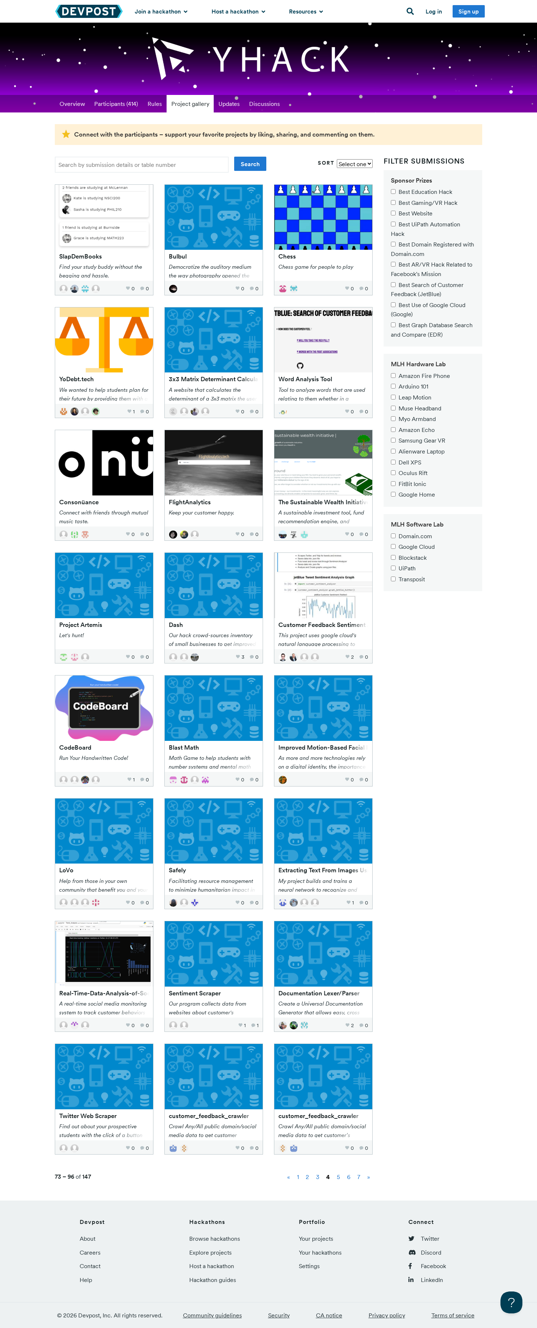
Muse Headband (420, 408)
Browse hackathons (214, 1238)
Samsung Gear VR (422, 440)
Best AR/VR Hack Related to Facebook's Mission (431, 269)
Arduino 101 (413, 386)
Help (86, 1279)
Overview (72, 103)
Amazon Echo (417, 429)
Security (279, 1315)
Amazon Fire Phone (424, 375)
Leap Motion (415, 397)
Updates (229, 103)
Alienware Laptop (422, 451)
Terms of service (453, 1315)
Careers (90, 1252)
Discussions (264, 103)
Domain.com (415, 536)
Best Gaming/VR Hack (428, 202)
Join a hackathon (158, 11)
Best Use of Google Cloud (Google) (428, 309)
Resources (303, 11)
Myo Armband (417, 418)
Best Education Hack (425, 191)
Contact (90, 1266)
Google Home (417, 494)
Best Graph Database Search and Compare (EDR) (432, 329)
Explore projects (210, 1252)
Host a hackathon (236, 11)
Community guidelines (212, 1315)
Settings (309, 1266)
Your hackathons (320, 1252)
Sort (326, 163)
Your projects (316, 1238)
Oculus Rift (413, 473)
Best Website (416, 213)
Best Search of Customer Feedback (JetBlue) (427, 289)
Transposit (412, 579)
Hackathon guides (212, 1279)
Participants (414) (116, 103)
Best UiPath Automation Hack (425, 229)
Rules (155, 103)
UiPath (407, 568)
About (87, 1238)
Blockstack (413, 557)
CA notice (329, 1315)
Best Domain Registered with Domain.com (432, 249)
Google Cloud (417, 546)
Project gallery (190, 103)
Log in (434, 11)
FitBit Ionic (412, 483)
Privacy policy (387, 1315)
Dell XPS (410, 462)
